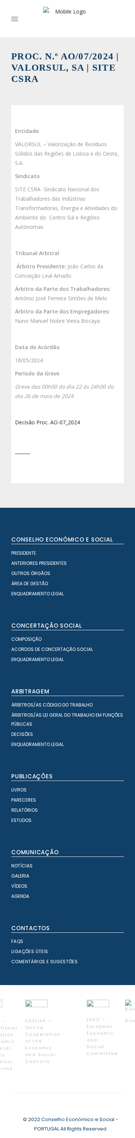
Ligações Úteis (29, 951)
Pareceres (23, 800)
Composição (26, 639)
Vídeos (19, 886)
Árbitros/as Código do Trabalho (52, 705)
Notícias (22, 866)
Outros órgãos (30, 573)
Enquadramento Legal (37, 593)
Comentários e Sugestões (44, 961)
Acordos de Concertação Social (52, 649)
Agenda (20, 896)
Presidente (23, 553)
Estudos (21, 820)
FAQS (17, 941)
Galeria (20, 876)
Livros (19, 790)
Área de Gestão (29, 583)
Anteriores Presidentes (39, 563)
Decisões (22, 734)
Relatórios (24, 810)
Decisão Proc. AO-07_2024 (47, 422)
